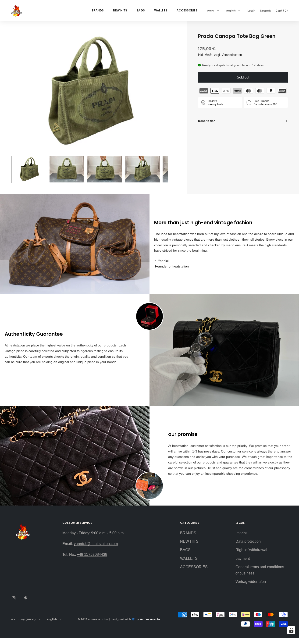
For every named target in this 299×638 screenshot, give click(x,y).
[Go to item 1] (29, 169)
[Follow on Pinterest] (25, 598)
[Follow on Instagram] (13, 598)
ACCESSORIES (187, 10)
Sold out (243, 77)
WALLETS (160, 10)
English (231, 10)
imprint (241, 533)
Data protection (248, 541)
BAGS (140, 10)
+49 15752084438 (92, 554)
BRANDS (98, 10)
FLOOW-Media (150, 619)
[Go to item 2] (67, 169)
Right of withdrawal (251, 550)
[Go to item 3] (105, 169)
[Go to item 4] (142, 169)
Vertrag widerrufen (250, 582)
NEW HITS (120, 10)
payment (242, 558)
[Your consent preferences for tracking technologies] (291, 630)
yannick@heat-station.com (96, 544)
